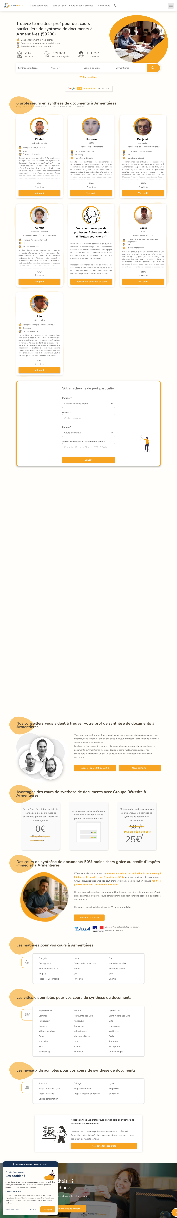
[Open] (46, 68)
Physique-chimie (117, 968)
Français (43, 958)
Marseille (43, 1041)
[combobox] (29, 68)
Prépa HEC (114, 1088)
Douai (41, 1036)
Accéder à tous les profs (104, 1145)
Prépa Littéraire (46, 1093)
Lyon (76, 1041)
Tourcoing (79, 1026)
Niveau (66, 412)
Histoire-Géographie (49, 978)
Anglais (42, 973)
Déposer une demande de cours (91, 281)
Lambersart (114, 1010)
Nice (41, 1046)
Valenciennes (80, 1031)
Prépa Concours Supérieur (87, 1093)
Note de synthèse (118, 963)
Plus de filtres (90, 77)
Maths (77, 968)
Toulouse (113, 1041)
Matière (66, 398)
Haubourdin (44, 1020)
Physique (78, 978)
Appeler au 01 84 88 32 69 (95, 767)
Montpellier (115, 1046)
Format (66, 427)
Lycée (111, 1083)
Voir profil (39, 193)
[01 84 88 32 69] (115, 5)
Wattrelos (114, 1031)
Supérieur (114, 1093)
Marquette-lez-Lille (83, 1015)
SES (76, 973)
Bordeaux (78, 1051)
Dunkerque (114, 1026)
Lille (111, 1020)
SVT (111, 973)
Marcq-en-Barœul (83, 1036)
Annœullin (79, 1020)
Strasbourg (44, 1051)
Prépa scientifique (83, 1088)
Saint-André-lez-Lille (119, 1015)
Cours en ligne (116, 1051)
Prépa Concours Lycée (49, 1088)
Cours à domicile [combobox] (72, 432)
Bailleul (77, 1010)
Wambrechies (45, 1010)
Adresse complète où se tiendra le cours (83, 441)
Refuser (33, 1209)
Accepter (48, 1209)
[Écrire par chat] (174, 1212)
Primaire (43, 1083)
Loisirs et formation (48, 1098)
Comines (43, 1015)
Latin (76, 958)
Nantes (77, 1046)
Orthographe (45, 963)
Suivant (88, 459)
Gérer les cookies (12, 1209)
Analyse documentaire (85, 963)
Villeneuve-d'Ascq (48, 1031)
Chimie (112, 978)
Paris (111, 1036)
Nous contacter (139, 767)
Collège (77, 1083)
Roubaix (43, 1026)
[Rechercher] (153, 68)
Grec (111, 958)
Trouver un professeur (89, 917)
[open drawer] (171, 5)
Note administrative (48, 968)
